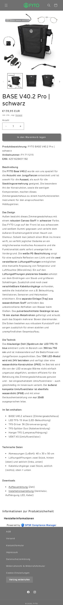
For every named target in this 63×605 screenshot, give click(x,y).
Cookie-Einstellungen (18, 572)
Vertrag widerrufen (19, 579)
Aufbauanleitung (18, 486)
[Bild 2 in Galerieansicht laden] (31, 80)
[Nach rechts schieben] (59, 81)
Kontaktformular (15, 545)
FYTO (35, 604)
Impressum (12, 552)
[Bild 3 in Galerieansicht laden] (47, 80)
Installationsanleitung (21, 491)
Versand (18, 115)
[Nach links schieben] (3, 81)
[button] (6, 5)
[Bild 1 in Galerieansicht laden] (14, 80)
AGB (8, 531)
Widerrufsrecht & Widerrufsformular (25, 566)
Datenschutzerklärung (18, 559)
